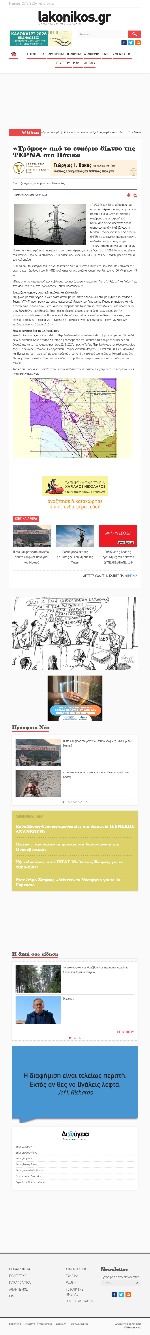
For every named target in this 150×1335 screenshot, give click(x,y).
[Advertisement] (75, 101)
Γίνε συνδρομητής (79, 1323)
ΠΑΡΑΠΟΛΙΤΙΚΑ (55, 54)
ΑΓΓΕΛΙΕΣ (89, 63)
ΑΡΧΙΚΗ (13, 55)
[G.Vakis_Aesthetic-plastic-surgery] (75, 167)
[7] (79, 802)
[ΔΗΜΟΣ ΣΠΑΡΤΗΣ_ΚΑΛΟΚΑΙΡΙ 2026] (40, 38)
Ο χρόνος (68, 999)
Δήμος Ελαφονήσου (26, 1152)
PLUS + (77, 63)
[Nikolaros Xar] (75, 485)
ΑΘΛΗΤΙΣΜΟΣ (91, 54)
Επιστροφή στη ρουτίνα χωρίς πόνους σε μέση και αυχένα (67, 132)
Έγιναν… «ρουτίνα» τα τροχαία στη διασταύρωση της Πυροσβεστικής (67, 847)
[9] (84, 802)
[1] (63, 802)
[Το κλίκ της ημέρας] (75, 633)
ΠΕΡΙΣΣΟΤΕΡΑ (125, 1032)
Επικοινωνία (15, 1323)
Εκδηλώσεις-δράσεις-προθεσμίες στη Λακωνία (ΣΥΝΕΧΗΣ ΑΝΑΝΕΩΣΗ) (118, 557)
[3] (69, 802)
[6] (76, 802)
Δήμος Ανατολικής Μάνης (29, 1170)
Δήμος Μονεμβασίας (27, 1164)
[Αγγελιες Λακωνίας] (75, 503)
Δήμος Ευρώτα (24, 1158)
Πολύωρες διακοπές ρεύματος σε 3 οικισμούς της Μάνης (75, 557)
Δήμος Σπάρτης (24, 1146)
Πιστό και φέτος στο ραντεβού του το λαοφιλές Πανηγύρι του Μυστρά (31, 557)
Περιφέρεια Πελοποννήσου (30, 1182)
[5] (74, 802)
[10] (86, 802)
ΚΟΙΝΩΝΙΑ (130, 576)
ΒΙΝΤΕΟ (106, 54)
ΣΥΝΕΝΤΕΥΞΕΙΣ (121, 54)
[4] (71, 802)
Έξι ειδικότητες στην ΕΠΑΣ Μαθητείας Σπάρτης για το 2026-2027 (69, 864)
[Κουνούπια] (75, 698)
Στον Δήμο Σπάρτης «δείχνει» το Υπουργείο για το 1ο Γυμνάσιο (68, 882)
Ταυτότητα (30, 1323)
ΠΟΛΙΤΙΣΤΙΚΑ (74, 54)
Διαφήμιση (61, 1323)
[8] (81, 802)
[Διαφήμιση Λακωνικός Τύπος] (75, 1084)
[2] (66, 802)
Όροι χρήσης (45, 1323)
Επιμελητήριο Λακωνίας (28, 1176)
